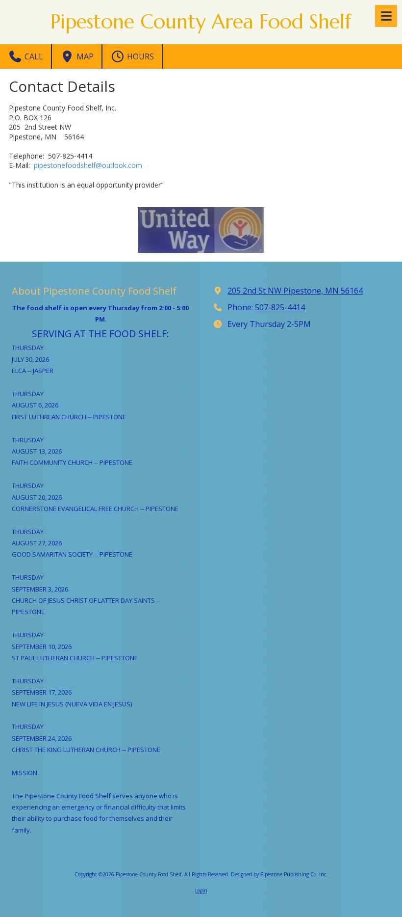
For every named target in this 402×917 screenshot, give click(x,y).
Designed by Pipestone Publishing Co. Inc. (279, 874)
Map (84, 56)
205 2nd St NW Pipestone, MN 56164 (295, 290)
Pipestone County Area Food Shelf (201, 21)
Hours (139, 56)
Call (33, 56)
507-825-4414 (280, 307)
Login (201, 890)
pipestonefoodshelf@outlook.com (88, 165)
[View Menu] (386, 16)
